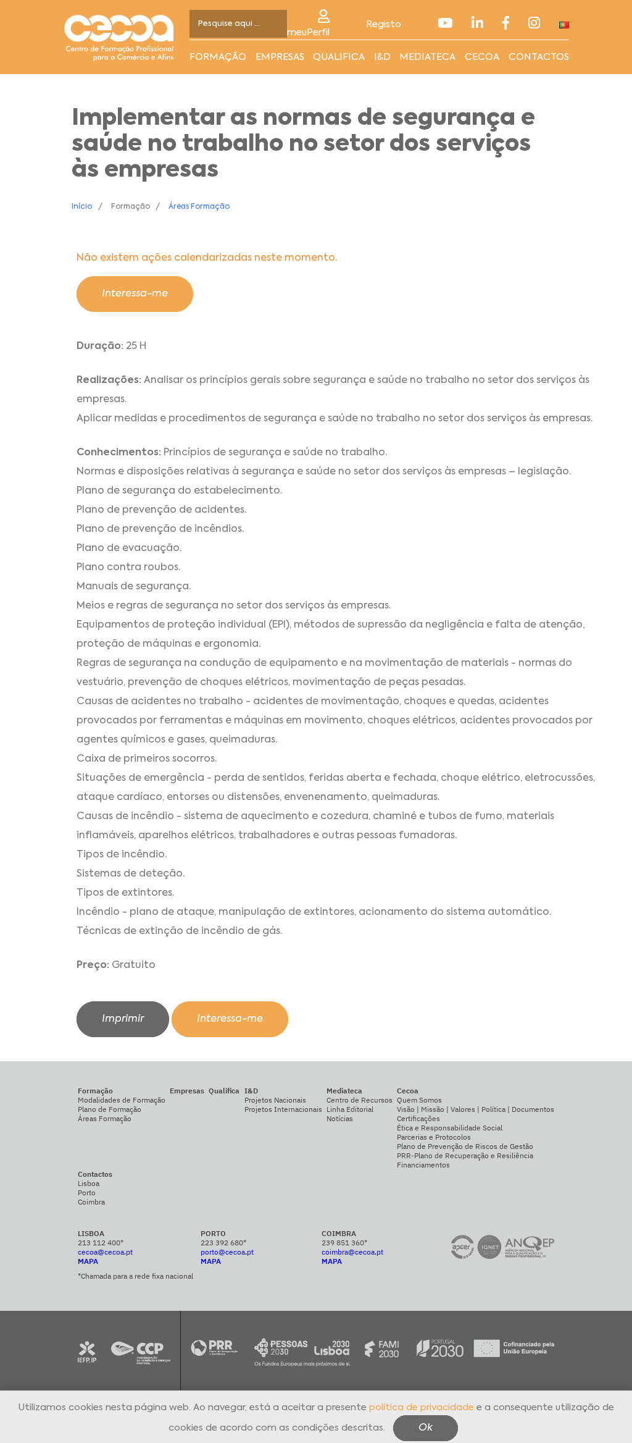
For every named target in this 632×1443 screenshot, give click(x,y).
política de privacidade (421, 1407)
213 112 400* (100, 1242)
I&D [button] (382, 57)
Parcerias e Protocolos (434, 1137)
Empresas (280, 57)
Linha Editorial (349, 1109)
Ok (425, 1428)
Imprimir (123, 1019)
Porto (87, 1192)
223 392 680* (223, 1242)
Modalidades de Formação (121, 1099)
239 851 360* (344, 1242)
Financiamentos (423, 1164)
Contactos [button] (539, 57)
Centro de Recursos (359, 1099)
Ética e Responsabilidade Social (449, 1127)
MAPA (88, 1261)
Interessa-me (135, 294)
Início (82, 207)
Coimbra (91, 1201)
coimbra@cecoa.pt (352, 1251)
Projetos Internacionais (283, 1109)
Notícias (339, 1118)
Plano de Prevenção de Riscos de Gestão (465, 1146)
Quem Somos (419, 1099)
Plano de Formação (109, 1109)
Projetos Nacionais (275, 1099)
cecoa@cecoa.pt (105, 1251)
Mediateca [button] (427, 57)
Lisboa (88, 1183)
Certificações (418, 1118)
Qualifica (339, 57)
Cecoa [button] (482, 57)
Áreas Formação (199, 207)
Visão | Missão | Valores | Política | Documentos (475, 1109)
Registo (383, 24)
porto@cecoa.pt (227, 1251)
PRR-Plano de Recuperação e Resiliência (465, 1155)
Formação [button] (217, 57)
